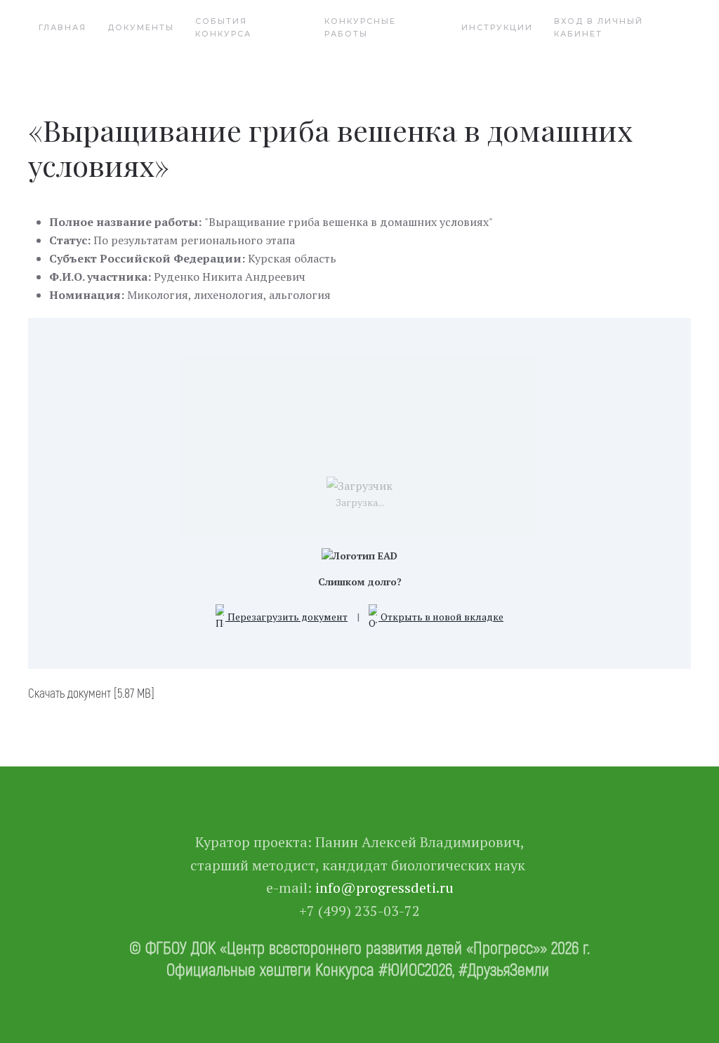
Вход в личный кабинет (598, 27)
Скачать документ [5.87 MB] (91, 692)
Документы (140, 27)
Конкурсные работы (360, 27)
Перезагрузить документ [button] (286, 616)
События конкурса (223, 27)
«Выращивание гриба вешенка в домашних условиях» (330, 147)
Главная (62, 27)
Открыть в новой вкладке (440, 616)
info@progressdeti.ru (384, 887)
